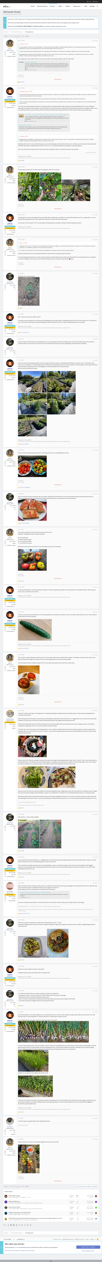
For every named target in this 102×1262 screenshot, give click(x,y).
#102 (96, 88)
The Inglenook (22, 1197)
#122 (96, 990)
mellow (10, 1208)
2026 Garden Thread (14, 1195)
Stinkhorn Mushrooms (31, 62)
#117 (96, 814)
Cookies (8, 1239)
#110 (96, 450)
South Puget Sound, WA (12, 107)
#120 (96, 920)
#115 (96, 654)
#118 (96, 857)
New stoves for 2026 (14, 1207)
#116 (96, 710)
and (24, 332)
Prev (6, 36)
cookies (16, 1247)
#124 (96, 1118)
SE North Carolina (11, 56)
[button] (56, 6)
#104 (96, 214)
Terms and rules (68, 1239)
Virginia (13, 728)
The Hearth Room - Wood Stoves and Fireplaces (31, 1208)
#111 (96, 494)
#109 (96, 360)
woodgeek (11, 1214)
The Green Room (25, 1214)
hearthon (13, 1134)
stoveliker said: (22, 44)
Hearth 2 (21, 1239)
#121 (96, 966)
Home (92, 1239)
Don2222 (11, 1220)
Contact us (57, 1239)
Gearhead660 (90, 1219)
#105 (96, 239)
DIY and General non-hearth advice (29, 1220)
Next (27, 36)
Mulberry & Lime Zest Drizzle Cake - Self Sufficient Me (35, 892)
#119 (96, 883)
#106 (96, 273)
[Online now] (10, 47)
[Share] (93, 40)
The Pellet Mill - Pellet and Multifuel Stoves (32, 1203)
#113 (96, 587)
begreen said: (22, 243)
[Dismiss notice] (96, 19)
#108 (96, 339)
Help (87, 1239)
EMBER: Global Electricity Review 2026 (19, 1212)
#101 (96, 40)
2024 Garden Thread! (25, 125)
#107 (96, 314)
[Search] (97, 6)
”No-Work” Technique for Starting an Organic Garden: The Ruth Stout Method (46, 114)
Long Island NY (12, 900)
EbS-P (91, 1214)
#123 (96, 1012)
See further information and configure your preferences (20, 1250)
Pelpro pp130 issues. (14, 1201)
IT (14, 289)
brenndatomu (90, 1208)
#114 (96, 612)
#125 (96, 1139)
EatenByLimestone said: (24, 91)
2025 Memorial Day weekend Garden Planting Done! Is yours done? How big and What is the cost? (35, 1218)
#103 (96, 167)
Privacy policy (80, 1239)
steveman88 (11, 1203)
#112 (96, 529)
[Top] (95, 1239)
